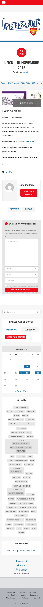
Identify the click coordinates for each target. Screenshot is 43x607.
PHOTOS (11, 499)
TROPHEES (10, 528)
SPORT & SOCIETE (21, 516)
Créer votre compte (16, 337)
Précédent (14, 209)
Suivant (28, 209)
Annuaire (33, 592)
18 (27, 373)
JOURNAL (29, 473)
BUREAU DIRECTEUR (15, 420)
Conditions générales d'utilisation (21, 550)
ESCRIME (30, 436)
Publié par (21, 72)
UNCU (9, 172)
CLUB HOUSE (21, 428)
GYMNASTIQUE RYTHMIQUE (18, 460)
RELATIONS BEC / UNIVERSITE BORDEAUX (21, 507)
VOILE (34, 528)
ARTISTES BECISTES (21, 407)
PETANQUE (31, 495)
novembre (17, 83)
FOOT (12, 456)
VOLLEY (21, 532)
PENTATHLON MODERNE (21, 486)
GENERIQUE (21, 456)
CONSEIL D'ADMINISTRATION (21, 432)
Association (11, 592)
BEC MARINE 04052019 (21, 443)
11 (27, 366)
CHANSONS (30, 420)
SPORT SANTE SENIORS (15, 520)
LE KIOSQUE (29, 141)
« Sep (18, 391)
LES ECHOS (16, 478)
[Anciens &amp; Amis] (21, 27)
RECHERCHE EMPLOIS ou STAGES (21, 503)
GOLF (30, 456)
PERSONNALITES (16, 490)
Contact (37, 598)
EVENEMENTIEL (21, 440)
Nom (9, 269)
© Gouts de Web (21, 603)
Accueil (3, 83)
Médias (23, 595)
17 (21, 373)
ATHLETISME (31, 411)
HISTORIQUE (28, 465)
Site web (10, 280)
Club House (10, 598)
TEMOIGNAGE (31, 520)
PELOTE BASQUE (21, 482)
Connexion (30, 329)
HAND (32, 460)
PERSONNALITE (16, 472)
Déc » (25, 391)
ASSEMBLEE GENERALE (15, 411)
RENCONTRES (11, 511)
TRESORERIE (18, 524)
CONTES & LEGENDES (16, 436)
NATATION (26, 478)
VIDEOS (26, 528)
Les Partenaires (24, 598)
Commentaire (13, 241)
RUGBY (33, 511)
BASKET (17, 415)
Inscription (11, 329)
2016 (10, 83)
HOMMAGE (16, 468)
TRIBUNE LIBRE (31, 524)
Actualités (22, 592)
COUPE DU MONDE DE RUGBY (21, 447)
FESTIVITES (21, 451)
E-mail (9, 274)
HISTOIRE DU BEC (15, 465)
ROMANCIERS (24, 511)
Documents (34, 595)
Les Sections (12, 595)
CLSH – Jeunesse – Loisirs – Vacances (21, 424)
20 (23, 83)
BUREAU (25, 415)
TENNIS (8, 524)
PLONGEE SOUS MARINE (25, 499)
